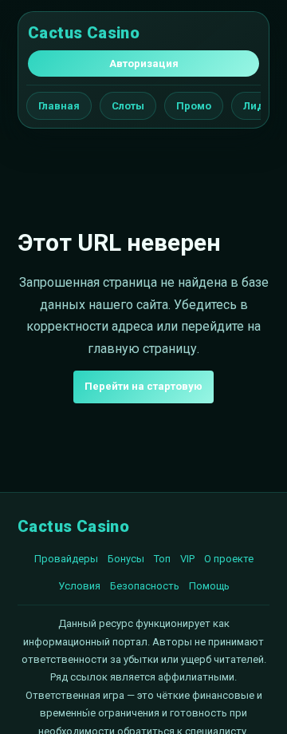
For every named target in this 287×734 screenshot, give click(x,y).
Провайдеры (66, 559)
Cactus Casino (84, 32)
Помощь (209, 586)
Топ (162, 559)
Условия (79, 586)
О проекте (229, 559)
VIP (187, 559)
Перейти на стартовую (143, 386)
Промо (193, 106)
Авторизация (144, 63)
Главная (59, 106)
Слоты (128, 106)
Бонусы (126, 559)
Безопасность (144, 586)
